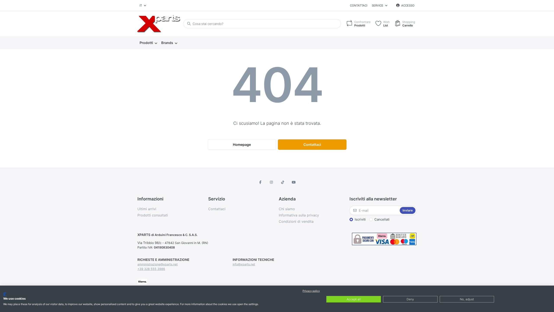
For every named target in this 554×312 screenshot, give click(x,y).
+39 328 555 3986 (151, 269)
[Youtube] (294, 182)
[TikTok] (282, 182)
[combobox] (143, 5)
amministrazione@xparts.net (157, 264)
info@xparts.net (244, 264)
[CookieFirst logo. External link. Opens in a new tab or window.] (4, 294)
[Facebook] (260, 182)
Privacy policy (311, 290)
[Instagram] (271, 182)
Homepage (242, 144)
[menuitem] (148, 43)
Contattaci (358, 5)
